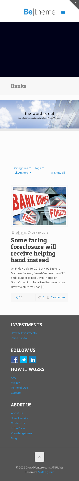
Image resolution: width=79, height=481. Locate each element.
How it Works (19, 418)
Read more (58, 297)
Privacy (15, 382)
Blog (14, 438)
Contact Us (18, 423)
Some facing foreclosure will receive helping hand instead (33, 250)
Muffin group (46, 472)
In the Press (18, 428)
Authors (23, 172)
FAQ (13, 377)
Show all (59, 172)
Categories (21, 168)
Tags (38, 168)
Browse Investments (24, 333)
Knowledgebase (21, 433)
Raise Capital (19, 338)
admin (19, 232)
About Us (17, 413)
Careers (16, 392)
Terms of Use (19, 387)
